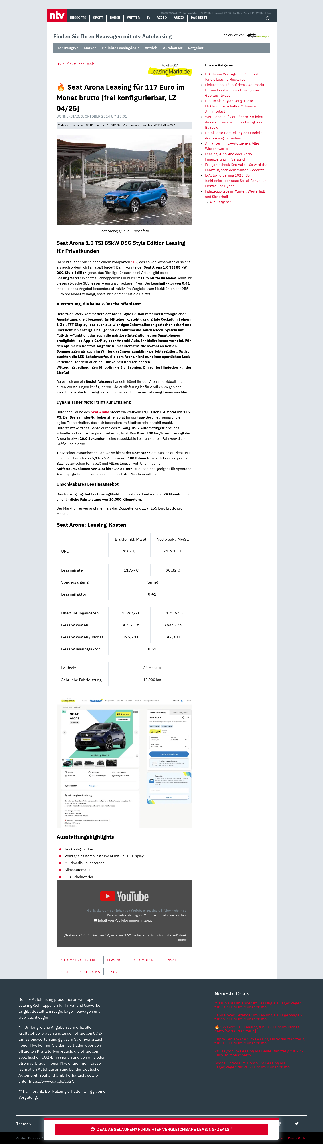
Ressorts (78, 18)
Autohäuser (172, 48)
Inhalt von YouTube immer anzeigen (126, 920)
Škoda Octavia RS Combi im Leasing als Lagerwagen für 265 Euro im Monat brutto (252, 1065)
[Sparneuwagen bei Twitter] (296, 1123)
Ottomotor (143, 960)
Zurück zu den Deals (78, 64)
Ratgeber (195, 48)
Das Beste (199, 18)
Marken (90, 48)
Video (162, 18)
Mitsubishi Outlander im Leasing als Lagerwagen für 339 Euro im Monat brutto (258, 1005)
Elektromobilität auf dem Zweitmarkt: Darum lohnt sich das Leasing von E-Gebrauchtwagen (235, 90)
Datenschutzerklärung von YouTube (147, 915)
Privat (170, 960)
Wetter (133, 18)
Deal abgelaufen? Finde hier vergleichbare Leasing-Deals (163, 1129)
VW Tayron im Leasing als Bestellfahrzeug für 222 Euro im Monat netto (259, 1053)
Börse (115, 18)
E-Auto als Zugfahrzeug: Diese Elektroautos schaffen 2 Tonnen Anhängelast (230, 106)
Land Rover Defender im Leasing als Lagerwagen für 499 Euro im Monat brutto (258, 1017)
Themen (23, 1123)
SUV (134, 262)
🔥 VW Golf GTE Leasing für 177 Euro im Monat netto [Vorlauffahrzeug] (256, 1029)
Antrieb (151, 48)
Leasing (114, 960)
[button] (57, 15)
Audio (179, 18)
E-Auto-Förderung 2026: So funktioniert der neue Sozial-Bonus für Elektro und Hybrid (235, 180)
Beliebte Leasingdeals (120, 48)
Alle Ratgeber (220, 202)
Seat (64, 971)
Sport (98, 18)
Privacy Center (297, 1138)
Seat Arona (100, 412)
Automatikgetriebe (78, 960)
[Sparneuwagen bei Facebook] (279, 1123)
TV (148, 18)
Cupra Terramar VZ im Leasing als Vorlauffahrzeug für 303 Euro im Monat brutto (259, 1041)
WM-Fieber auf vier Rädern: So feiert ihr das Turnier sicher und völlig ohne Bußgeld (234, 122)
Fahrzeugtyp (68, 48)
